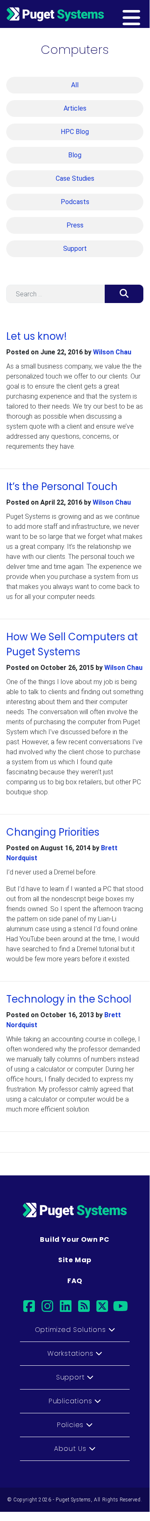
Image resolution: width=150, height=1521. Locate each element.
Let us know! (36, 336)
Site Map (74, 1260)
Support (75, 249)
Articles (75, 108)
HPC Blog (75, 132)
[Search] (124, 294)
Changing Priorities (52, 832)
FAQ (74, 1281)
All (75, 85)
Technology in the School (68, 999)
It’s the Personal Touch (62, 486)
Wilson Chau (112, 352)
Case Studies (75, 178)
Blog (74, 155)
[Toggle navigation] (144, 14)
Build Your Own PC (75, 1239)
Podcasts (75, 202)
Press (75, 225)
